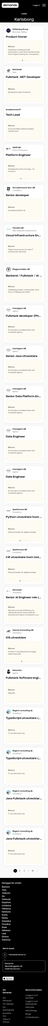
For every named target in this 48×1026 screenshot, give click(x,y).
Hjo (3, 896)
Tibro (4, 890)
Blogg (28, 1014)
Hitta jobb (29, 1007)
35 (33, 871)
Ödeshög (6, 939)
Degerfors (6, 902)
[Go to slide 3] (25, 60)
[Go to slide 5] (26, 540)
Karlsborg (6, 911)
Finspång (6, 924)
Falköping (6, 908)
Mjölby (5, 918)
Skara (4, 927)
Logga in (36, 5)
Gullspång (6, 921)
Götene (5, 936)
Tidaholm (6, 893)
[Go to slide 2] (22, 178)
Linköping (6, 905)
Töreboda (6, 899)
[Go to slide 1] (22, 60)
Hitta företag (31, 1010)
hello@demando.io (17, 954)
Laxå (4, 933)
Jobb (24, 13)
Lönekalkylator (32, 1017)
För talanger (8, 1004)
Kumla (4, 915)
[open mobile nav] (44, 5)
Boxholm (6, 887)
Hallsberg (6, 930)
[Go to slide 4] (25, 178)
